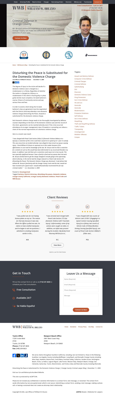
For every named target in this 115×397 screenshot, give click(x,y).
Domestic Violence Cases (82, 95)
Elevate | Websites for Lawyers (89, 392)
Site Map (91, 327)
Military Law (77, 2)
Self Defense (78, 116)
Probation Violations (81, 113)
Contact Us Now (20, 38)
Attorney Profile (25, 2)
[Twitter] (18, 355)
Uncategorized (25, 172)
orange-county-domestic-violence (43, 176)
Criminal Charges (80, 81)
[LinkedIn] (22, 355)
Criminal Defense (80, 84)
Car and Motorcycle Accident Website (31, 372)
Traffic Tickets (79, 126)
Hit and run (78, 103)
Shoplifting (78, 121)
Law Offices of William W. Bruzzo (36, 392)
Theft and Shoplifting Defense (84, 124)
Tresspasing (78, 129)
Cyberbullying (79, 87)
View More (57, 245)
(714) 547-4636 (95, 8)
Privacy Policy (82, 327)
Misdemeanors (79, 111)
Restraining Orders (57, 2)
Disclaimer (73, 327)
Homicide (77, 105)
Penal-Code (60, 176)
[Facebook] (14, 355)
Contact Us (97, 2)
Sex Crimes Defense (81, 119)
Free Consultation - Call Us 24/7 (89, 5)
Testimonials (88, 2)
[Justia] (26, 355)
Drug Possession (80, 97)
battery (21, 174)
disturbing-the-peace (45, 174)
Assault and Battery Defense (84, 76)
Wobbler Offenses (80, 134)
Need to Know (36, 2)
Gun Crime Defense (80, 100)
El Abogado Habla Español (92, 10)
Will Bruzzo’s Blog (22, 65)
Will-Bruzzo (16, 179)
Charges (46, 2)
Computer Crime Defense (83, 79)
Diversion (68, 2)
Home (16, 2)
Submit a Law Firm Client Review (57, 252)
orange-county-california (21, 176)
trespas (77, 137)
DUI (75, 89)
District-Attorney (30, 174)
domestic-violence (59, 174)
